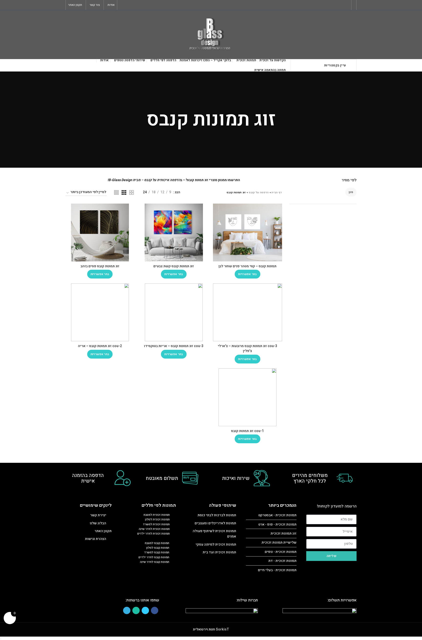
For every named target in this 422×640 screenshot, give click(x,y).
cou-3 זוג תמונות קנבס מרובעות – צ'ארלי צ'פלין (247, 348)
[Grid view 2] (131, 192)
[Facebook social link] (139, 5)
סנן (351, 192)
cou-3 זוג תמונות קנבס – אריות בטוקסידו (173, 346)
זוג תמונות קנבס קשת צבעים (173, 266)
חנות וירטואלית (204, 629)
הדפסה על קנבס (259, 192)
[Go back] (282, 119)
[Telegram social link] (122, 5)
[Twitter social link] (134, 5)
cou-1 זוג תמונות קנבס (247, 431)
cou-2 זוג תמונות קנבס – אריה (100, 346)
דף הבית (277, 192)
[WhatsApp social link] (128, 5)
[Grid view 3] (124, 192)
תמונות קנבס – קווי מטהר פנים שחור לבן (247, 266)
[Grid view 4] (116, 192)
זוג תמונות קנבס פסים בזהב (100, 266)
